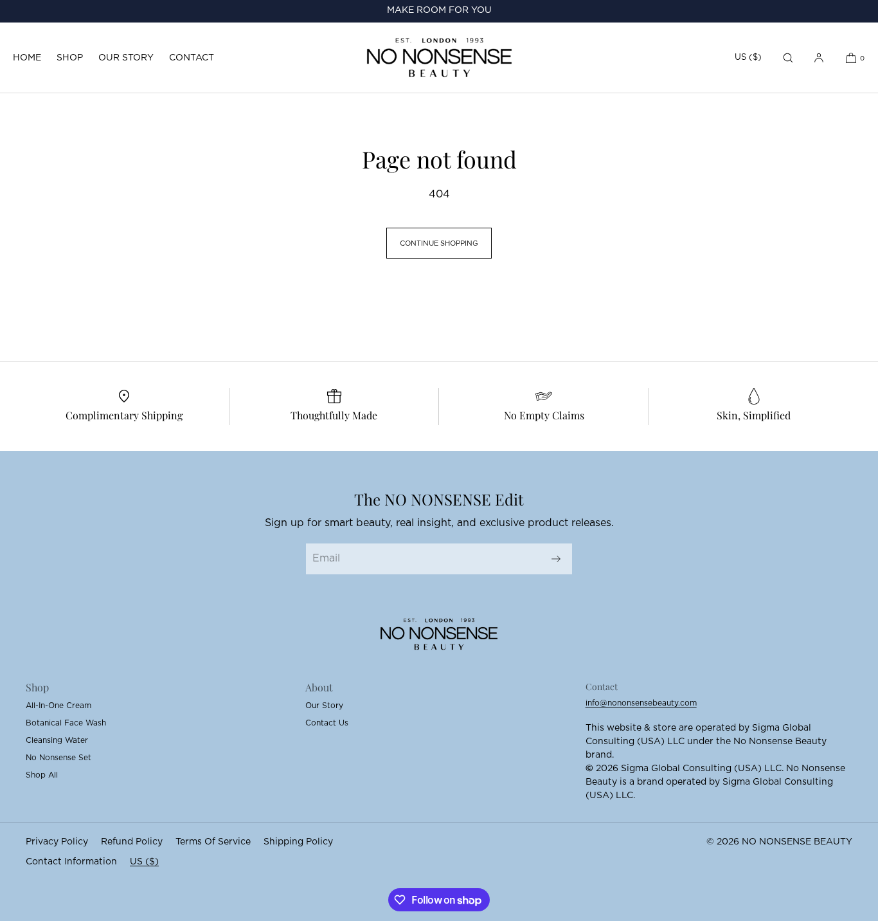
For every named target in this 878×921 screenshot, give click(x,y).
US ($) (748, 57)
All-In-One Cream (58, 705)
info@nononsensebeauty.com (641, 703)
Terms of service (213, 841)
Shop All (42, 775)
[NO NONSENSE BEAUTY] (439, 58)
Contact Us (326, 723)
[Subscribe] (556, 558)
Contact (191, 57)
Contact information (71, 861)
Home (27, 57)
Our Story (126, 57)
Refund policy (132, 841)
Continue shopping (439, 243)
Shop (70, 57)
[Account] (819, 58)
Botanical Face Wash (66, 723)
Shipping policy (298, 841)
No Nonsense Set (58, 757)
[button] (788, 58)
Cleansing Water (57, 740)
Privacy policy (57, 841)
